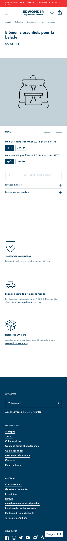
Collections (19, 22)
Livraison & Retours (14, 184)
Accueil (8, 22)
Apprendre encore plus (29, 302)
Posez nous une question (17, 192)
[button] (54, 534)
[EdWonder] (33, 12)
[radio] (9, 148)
